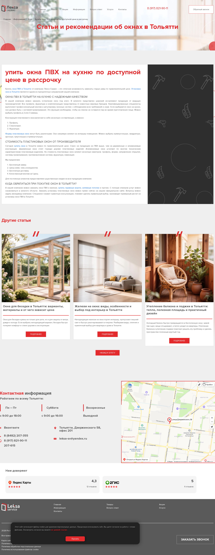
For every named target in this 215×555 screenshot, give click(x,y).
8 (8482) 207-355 (16, 435)
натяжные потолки (90, 188)
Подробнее (36, 334)
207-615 (9, 445)
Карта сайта (6, 540)
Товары (54, 9)
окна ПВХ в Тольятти (21, 89)
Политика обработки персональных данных (21, 546)
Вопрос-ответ (96, 9)
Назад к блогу (107, 353)
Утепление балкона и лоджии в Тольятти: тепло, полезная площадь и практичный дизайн (177, 310)
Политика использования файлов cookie (20, 549)
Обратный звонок (201, 9)
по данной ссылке (59, 530)
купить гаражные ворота (69, 188)
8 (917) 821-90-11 (15, 440)
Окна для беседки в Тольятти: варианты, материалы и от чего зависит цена (33, 308)
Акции (65, 9)
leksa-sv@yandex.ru (73, 438)
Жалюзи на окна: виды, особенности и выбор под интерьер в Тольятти (103, 308)
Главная (42, 9)
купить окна (19, 146)
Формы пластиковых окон (17, 134)
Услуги (110, 9)
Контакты (122, 9)
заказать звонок (195, 539)
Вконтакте (11, 427)
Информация (79, 9)
